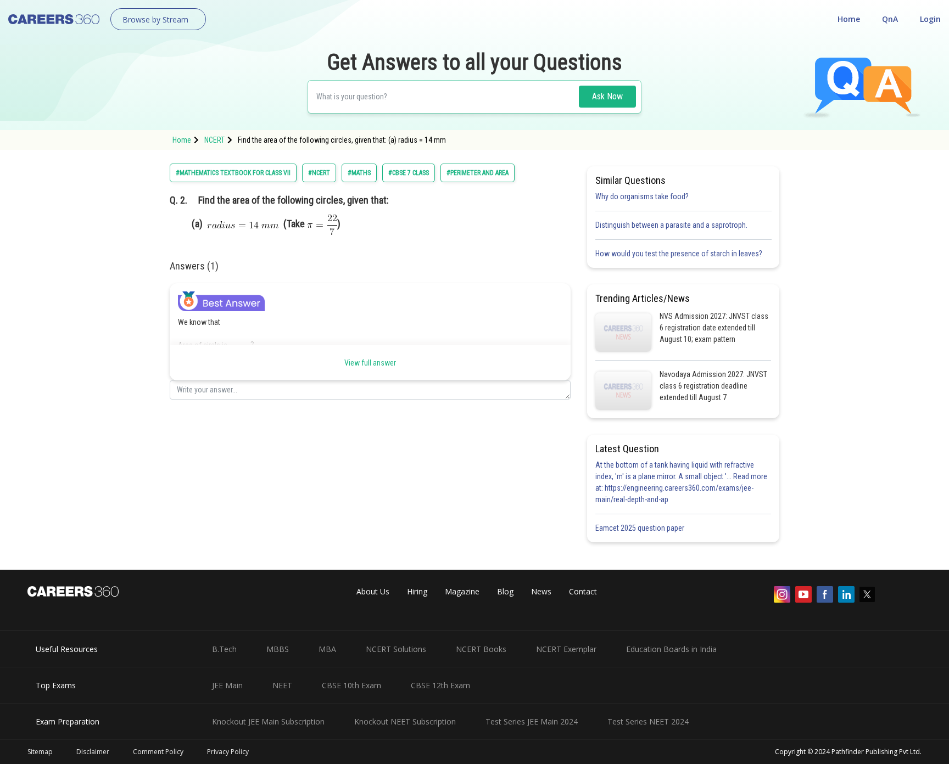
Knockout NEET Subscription (405, 721)
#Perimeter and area (477, 173)
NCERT (214, 140)
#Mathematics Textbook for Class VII (233, 173)
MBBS (277, 649)
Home (849, 19)
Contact (583, 591)
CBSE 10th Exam (351, 685)
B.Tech (224, 649)
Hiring (417, 591)
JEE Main (227, 685)
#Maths (359, 173)
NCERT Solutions (396, 649)
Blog (505, 591)
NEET (282, 685)
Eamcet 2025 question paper (640, 528)
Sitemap (40, 751)
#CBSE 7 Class (408, 173)
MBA (327, 649)
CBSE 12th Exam (440, 685)
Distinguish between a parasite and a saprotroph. (671, 225)
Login (930, 19)
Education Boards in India (671, 649)
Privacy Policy (228, 751)
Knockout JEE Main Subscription (268, 721)
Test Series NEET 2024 (648, 721)
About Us (372, 591)
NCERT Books (481, 649)
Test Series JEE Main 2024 (531, 721)
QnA (890, 19)
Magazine (462, 591)
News (541, 591)
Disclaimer (92, 751)
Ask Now (607, 96)
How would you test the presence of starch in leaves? (678, 253)
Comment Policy (158, 751)
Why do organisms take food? (642, 196)
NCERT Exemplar (566, 649)
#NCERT (319, 173)
